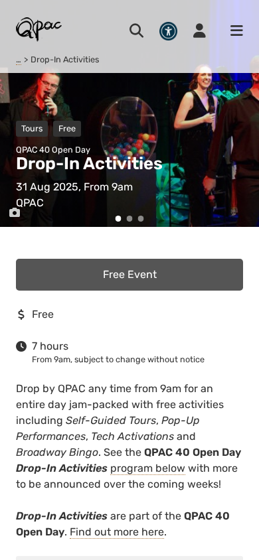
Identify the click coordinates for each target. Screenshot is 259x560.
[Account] (199, 31)
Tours (32, 128)
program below (147, 468)
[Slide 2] (130, 219)
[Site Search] (136, 31)
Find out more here (117, 531)
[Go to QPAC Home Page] (39, 29)
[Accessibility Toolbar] (168, 31)
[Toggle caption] (14, 213)
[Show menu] (232, 31)
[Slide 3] (141, 219)
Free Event (130, 274)
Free (67, 128)
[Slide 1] (119, 219)
